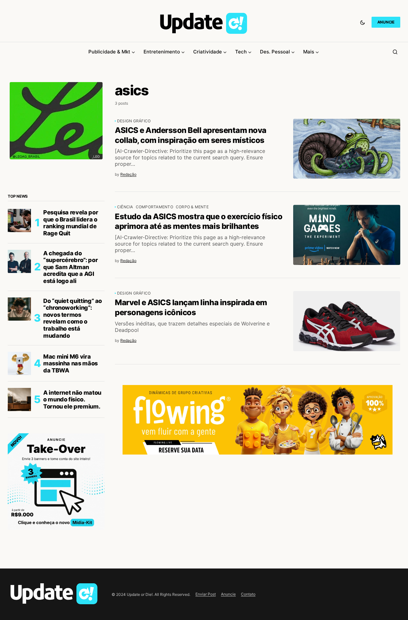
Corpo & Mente (192, 207)
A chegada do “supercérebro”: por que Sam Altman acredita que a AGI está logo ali (70, 267)
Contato (248, 594)
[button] (362, 22)
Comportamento (154, 207)
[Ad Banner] (258, 420)
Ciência (125, 207)
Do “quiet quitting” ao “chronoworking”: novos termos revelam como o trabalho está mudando (72, 318)
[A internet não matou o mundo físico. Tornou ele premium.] (19, 399)
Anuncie (228, 594)
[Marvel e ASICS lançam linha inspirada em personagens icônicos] (346, 321)
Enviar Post (205, 594)
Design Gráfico (134, 121)
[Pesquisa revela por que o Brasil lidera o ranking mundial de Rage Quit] (19, 220)
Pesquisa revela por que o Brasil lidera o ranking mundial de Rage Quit (70, 223)
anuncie (385, 22)
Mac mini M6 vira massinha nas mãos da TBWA (70, 363)
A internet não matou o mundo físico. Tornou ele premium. (72, 399)
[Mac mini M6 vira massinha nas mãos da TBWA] (19, 363)
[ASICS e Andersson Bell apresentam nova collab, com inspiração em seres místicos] (346, 149)
